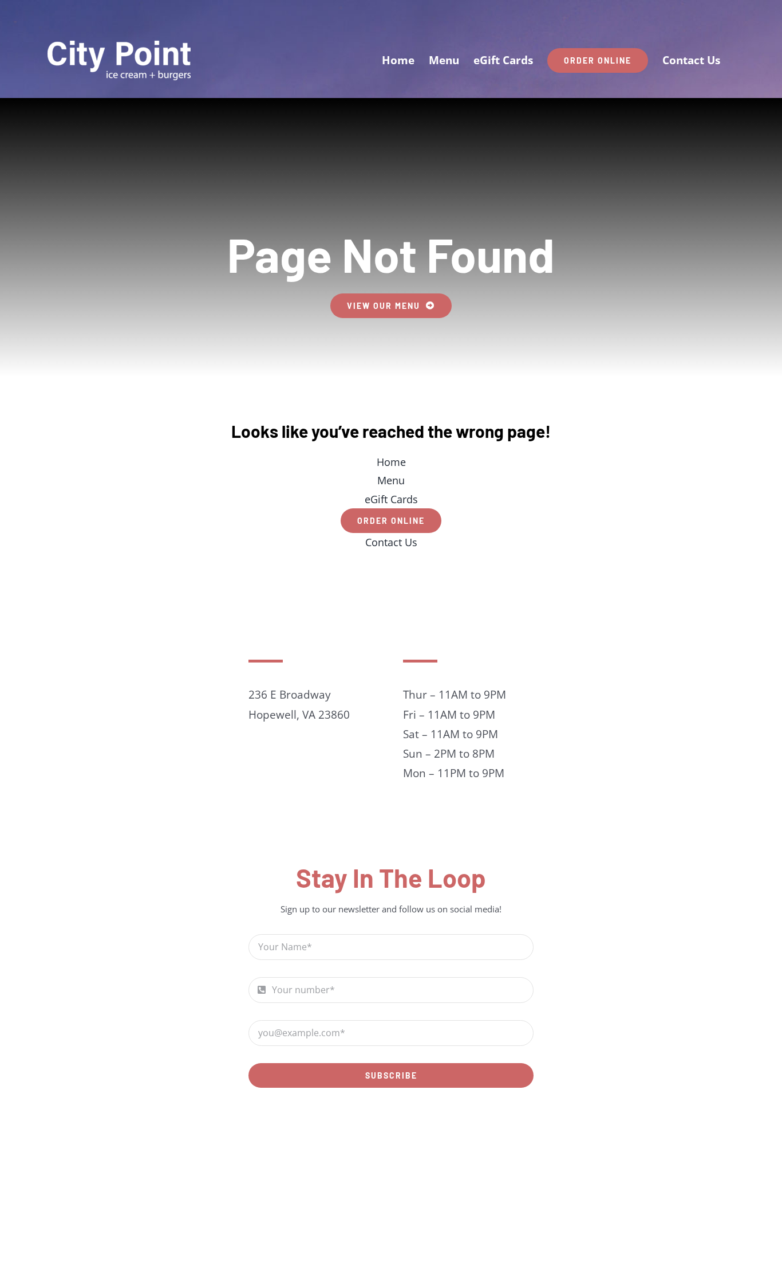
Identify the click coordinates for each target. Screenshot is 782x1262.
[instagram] (403, 1127)
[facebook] (378, 1127)
